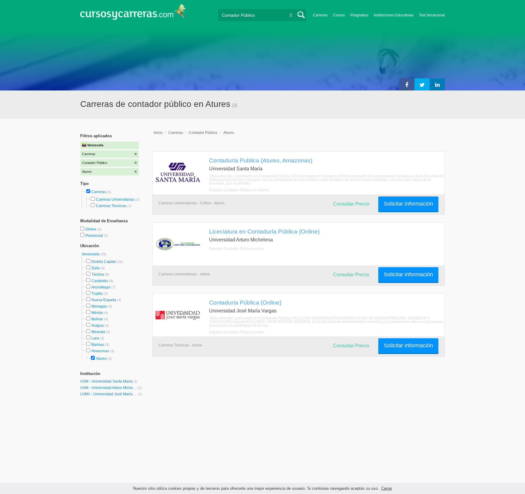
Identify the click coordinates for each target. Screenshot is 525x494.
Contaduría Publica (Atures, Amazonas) (260, 160)
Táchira (97, 274)
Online (91, 229)
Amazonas (100, 351)
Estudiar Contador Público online (236, 249)
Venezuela (91, 254)
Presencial (94, 235)
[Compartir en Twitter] (422, 84)
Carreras (320, 15)
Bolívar (97, 319)
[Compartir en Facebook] (406, 84)
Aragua (97, 325)
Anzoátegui (100, 287)
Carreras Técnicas (111, 206)
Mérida (97, 313)
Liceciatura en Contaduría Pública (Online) (264, 231)
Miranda (98, 332)
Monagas (99, 306)
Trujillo (97, 293)
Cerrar (386, 488)
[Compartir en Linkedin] (437, 84)
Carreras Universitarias (115, 199)
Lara (95, 338)
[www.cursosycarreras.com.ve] (133, 14)
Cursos (339, 15)
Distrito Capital (103, 262)
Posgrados (359, 15)
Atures (101, 358)
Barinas (97, 344)
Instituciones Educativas (393, 15)
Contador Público (203, 133)
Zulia (95, 268)
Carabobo (99, 281)
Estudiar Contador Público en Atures (239, 190)
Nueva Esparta (103, 300)
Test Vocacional (432, 15)
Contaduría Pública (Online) (245, 302)
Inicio (158, 133)
